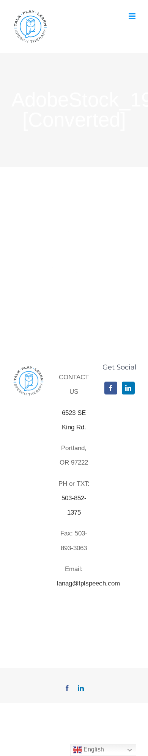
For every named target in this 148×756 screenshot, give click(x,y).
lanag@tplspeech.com (88, 583)
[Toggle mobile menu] (133, 16)
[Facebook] (110, 388)
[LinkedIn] (128, 388)
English (93, 749)
